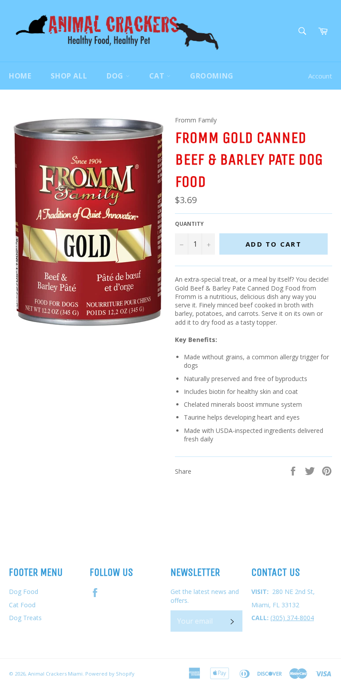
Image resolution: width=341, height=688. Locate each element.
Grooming (212, 76)
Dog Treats (25, 617)
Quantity (189, 224)
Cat (158, 76)
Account (320, 75)
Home (20, 76)
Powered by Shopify (110, 673)
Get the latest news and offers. (204, 595)
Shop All (69, 76)
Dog (116, 76)
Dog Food (23, 591)
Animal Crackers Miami (55, 673)
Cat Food (22, 605)
